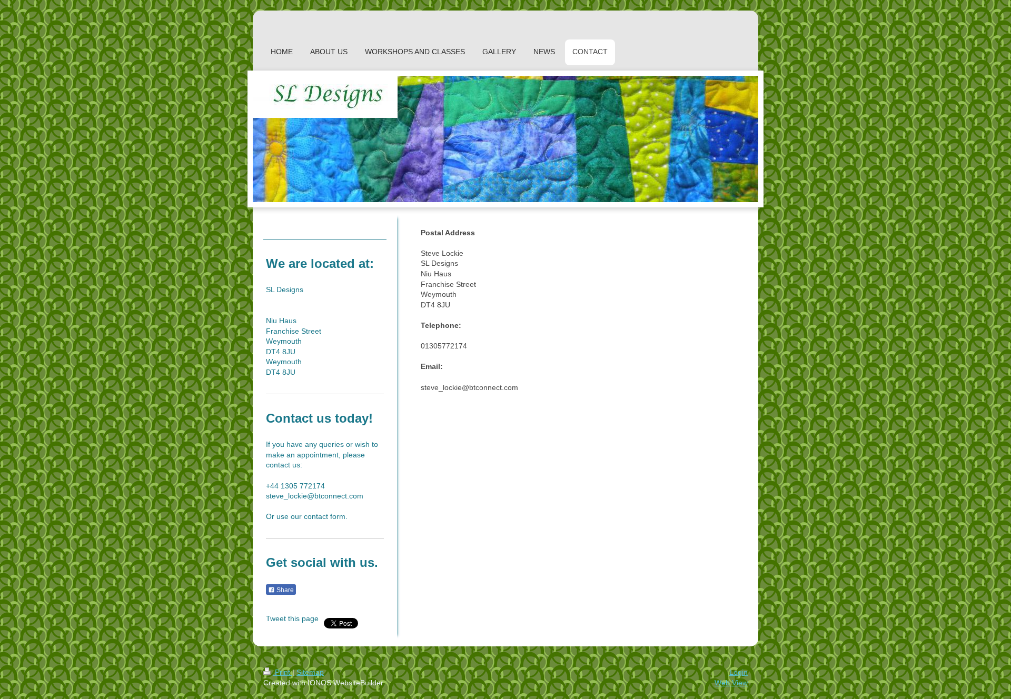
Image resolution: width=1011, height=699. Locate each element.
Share (284, 590)
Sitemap (310, 672)
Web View (731, 682)
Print (282, 672)
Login (738, 672)
